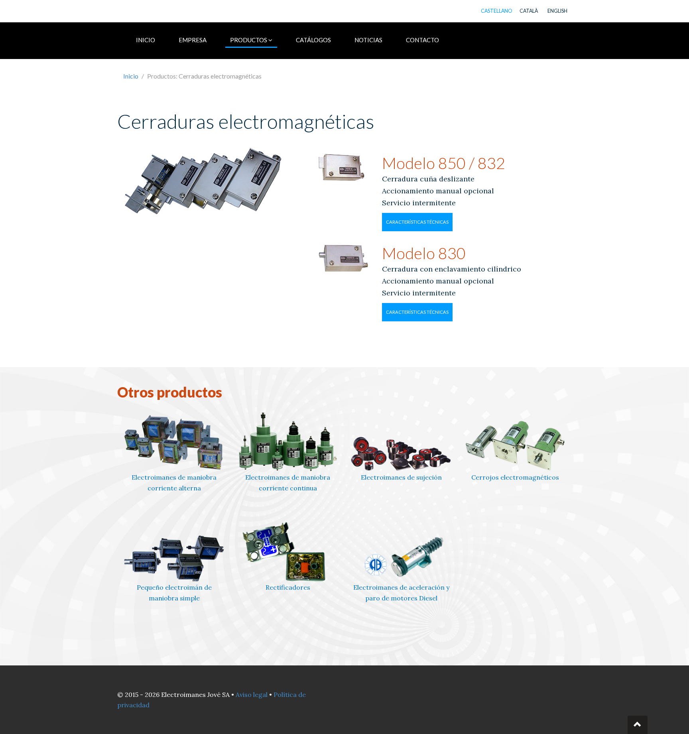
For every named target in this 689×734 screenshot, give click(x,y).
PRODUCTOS (249, 39)
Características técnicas (417, 221)
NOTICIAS (368, 39)
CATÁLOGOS (313, 39)
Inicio (130, 76)
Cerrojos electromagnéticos (515, 477)
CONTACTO (422, 39)
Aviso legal (252, 695)
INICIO (145, 39)
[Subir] (638, 725)
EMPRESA (193, 39)
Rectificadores (288, 587)
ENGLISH (557, 11)
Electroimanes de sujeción (401, 477)
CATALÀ (529, 11)
